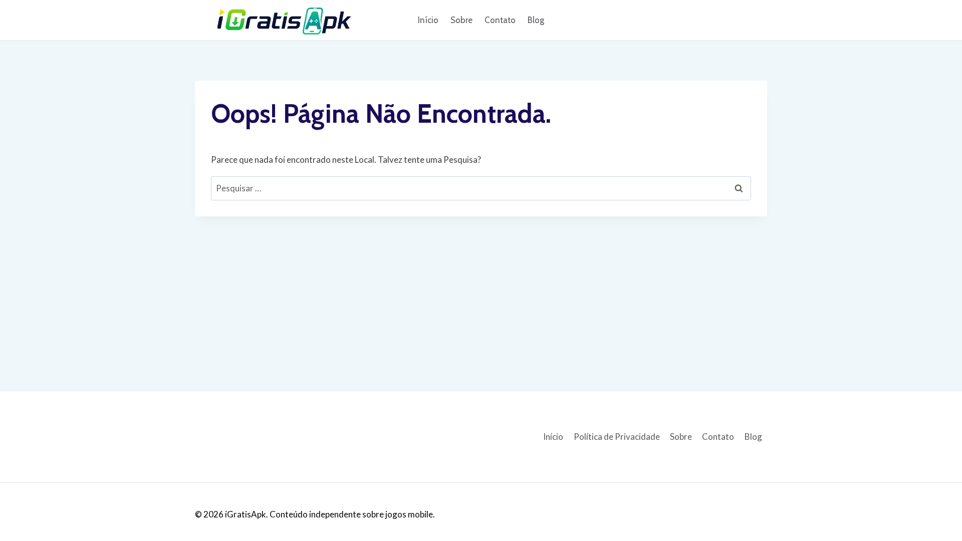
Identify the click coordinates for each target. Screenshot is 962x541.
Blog (536, 20)
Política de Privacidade (617, 436)
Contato (500, 20)
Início (428, 20)
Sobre (461, 20)
